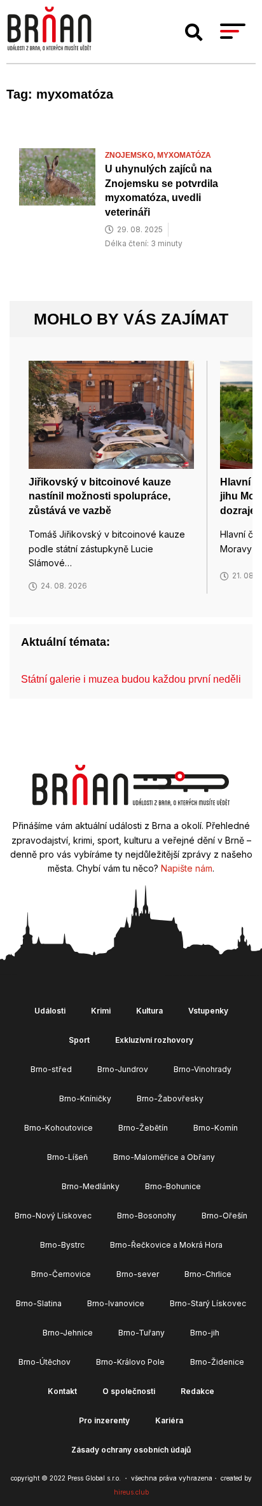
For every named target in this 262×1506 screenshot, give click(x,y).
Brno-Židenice (217, 1362)
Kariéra (169, 1420)
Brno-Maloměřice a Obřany (164, 1157)
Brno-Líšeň (67, 1157)
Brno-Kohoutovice (58, 1128)
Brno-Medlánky (91, 1186)
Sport (79, 1040)
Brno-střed (51, 1069)
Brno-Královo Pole (130, 1362)
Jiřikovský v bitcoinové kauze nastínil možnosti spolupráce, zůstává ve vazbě (100, 496)
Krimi (101, 1010)
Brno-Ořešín (224, 1215)
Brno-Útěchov (44, 1362)
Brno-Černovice (61, 1274)
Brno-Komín (215, 1128)
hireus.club (131, 1492)
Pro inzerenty (104, 1420)
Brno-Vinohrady (202, 1069)
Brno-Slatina (39, 1303)
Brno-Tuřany (141, 1332)
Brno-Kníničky (85, 1098)
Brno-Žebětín (143, 1128)
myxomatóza (184, 155)
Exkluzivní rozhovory (154, 1040)
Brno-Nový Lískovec (53, 1215)
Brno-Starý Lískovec (208, 1303)
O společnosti (128, 1391)
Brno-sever (137, 1274)
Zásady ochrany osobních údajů (131, 1449)
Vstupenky (208, 1010)
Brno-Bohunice (173, 1186)
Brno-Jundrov (122, 1069)
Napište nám (186, 868)
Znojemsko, (131, 155)
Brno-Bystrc (62, 1245)
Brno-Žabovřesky (170, 1098)
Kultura (149, 1010)
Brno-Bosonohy (146, 1215)
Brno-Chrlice (207, 1274)
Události (50, 1010)
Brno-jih (204, 1332)
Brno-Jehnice (68, 1332)
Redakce (197, 1391)
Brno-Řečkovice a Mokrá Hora (166, 1245)
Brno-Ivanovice (115, 1303)
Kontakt (62, 1391)
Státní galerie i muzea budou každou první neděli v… (140, 679)
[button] (194, 32)
